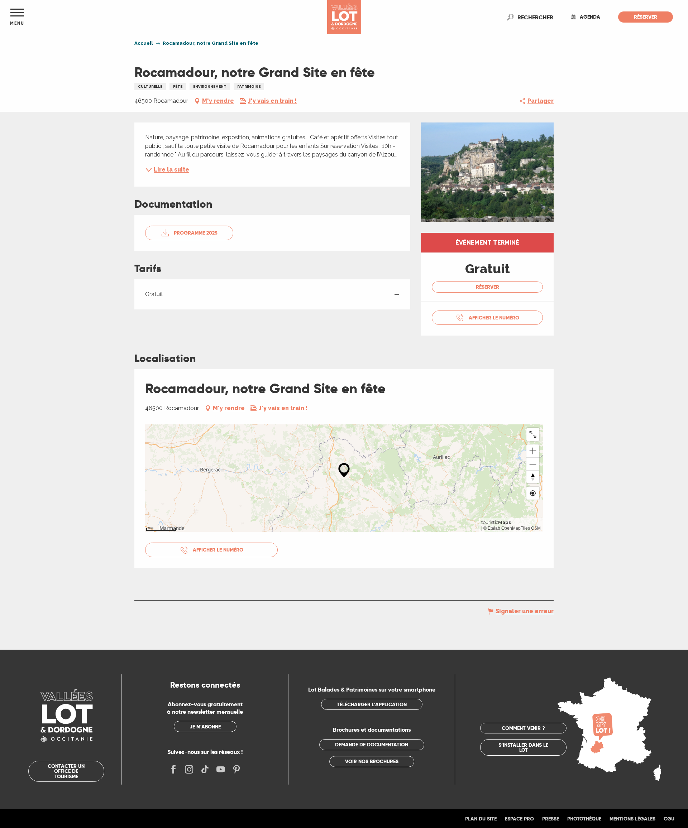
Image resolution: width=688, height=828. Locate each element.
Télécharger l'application (372, 704)
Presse (550, 818)
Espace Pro (519, 818)
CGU (669, 818)
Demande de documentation (371, 744)
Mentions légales (632, 818)
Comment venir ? (523, 728)
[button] (535, 17)
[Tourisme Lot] (344, 17)
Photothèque (584, 818)
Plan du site (481, 818)
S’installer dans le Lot (523, 747)
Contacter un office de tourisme (66, 771)
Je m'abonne (205, 726)
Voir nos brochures (371, 761)
